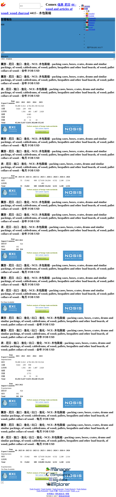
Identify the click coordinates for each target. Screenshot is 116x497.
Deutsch (91, 23)
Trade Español (35, 489)
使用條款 (50, 494)
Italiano (91, 25)
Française (91, 20)
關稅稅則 (4, 56)
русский (91, 29)
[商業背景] (58, 471)
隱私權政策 (60, 494)
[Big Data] (58, 481)
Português (92, 18)
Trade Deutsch (70, 489)
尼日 (67, 4)
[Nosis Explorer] (58, 486)
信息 (60, 4)
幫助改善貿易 (64, 496)
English (91, 16)
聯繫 (67, 494)
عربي (90, 27)
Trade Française (58, 489)
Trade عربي (75, 491)
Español (91, 14)
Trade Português (42, 491)
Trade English (46, 489)
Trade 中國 (53, 491)
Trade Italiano (81, 489)
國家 (3, 25)
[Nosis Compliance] (58, 476)
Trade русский (64, 491)
